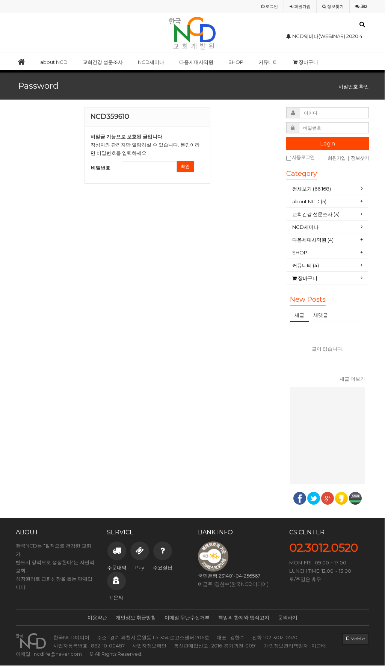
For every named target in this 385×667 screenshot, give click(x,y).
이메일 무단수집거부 (187, 617)
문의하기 (287, 617)
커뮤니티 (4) (305, 265)
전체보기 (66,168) (311, 189)
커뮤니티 (268, 62)
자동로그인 (302, 157)
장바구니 (307, 62)
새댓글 (320, 315)
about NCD (54, 62)
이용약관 (97, 617)
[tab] (327, 189)
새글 (299, 315)
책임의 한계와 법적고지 (243, 617)
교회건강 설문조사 (103, 62)
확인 (185, 166)
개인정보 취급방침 (136, 617)
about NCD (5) (309, 201)
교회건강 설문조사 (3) (316, 214)
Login (327, 143)
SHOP (235, 62)
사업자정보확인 (149, 646)
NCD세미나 (151, 62)
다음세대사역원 (196, 62)
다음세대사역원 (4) (313, 240)
